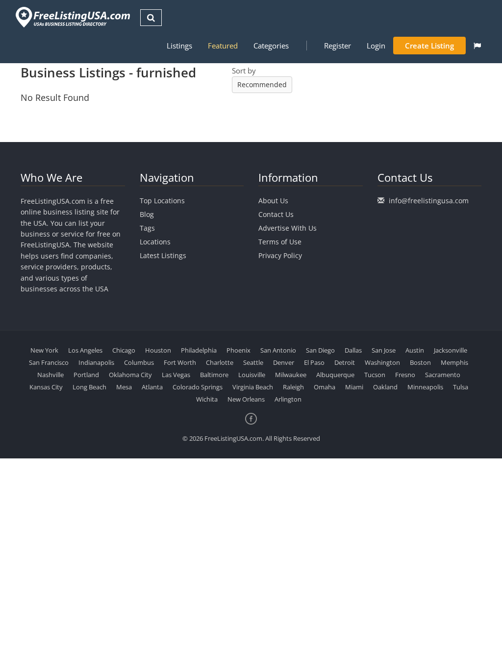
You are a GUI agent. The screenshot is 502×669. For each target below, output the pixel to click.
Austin (414, 350)
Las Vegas (176, 374)
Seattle (253, 362)
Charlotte (219, 362)
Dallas (353, 350)
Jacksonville (450, 350)
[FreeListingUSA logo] (71, 17)
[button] (477, 45)
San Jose (384, 350)
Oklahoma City (130, 374)
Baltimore (214, 374)
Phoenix (238, 350)
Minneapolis (425, 386)
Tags (147, 228)
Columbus (139, 362)
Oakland (385, 386)
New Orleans (246, 399)
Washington (382, 362)
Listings (179, 45)
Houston (158, 350)
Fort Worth (180, 362)
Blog (147, 214)
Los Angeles (85, 350)
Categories (271, 45)
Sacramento (442, 374)
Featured (223, 45)
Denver (283, 362)
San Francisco (49, 362)
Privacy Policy (280, 255)
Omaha (324, 386)
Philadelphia (199, 350)
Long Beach (89, 386)
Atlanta (152, 386)
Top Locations (162, 200)
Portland (86, 374)
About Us (273, 200)
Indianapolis (96, 362)
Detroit (344, 362)
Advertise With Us (287, 228)
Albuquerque (335, 374)
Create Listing (429, 45)
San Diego (320, 350)
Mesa (124, 386)
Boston (420, 362)
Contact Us (276, 214)
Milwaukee (290, 374)
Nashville (50, 374)
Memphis (454, 362)
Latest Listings (163, 255)
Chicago (123, 350)
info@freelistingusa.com (429, 200)
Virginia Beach (252, 386)
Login (376, 45)
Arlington (288, 399)
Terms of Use (279, 241)
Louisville (251, 374)
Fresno (405, 374)
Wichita (207, 399)
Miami (354, 386)
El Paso (314, 362)
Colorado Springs (198, 386)
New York (44, 350)
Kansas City (46, 386)
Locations (155, 241)
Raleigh (293, 386)
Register (337, 45)
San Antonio (278, 350)
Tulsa (460, 386)
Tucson (374, 374)
